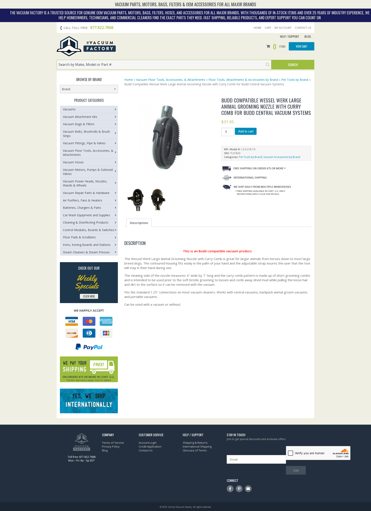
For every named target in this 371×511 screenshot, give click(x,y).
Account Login (148, 443)
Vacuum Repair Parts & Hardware (86, 193)
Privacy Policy (111, 446)
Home (257, 28)
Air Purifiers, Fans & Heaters (82, 200)
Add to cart (245, 131)
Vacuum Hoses (73, 162)
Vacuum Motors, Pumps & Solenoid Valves (88, 172)
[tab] (139, 223)
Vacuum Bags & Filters (78, 124)
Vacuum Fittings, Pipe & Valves (84, 143)
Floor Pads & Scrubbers (79, 237)
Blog (307, 36)
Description (139, 223)
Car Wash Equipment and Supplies (86, 215)
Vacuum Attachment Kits (80, 117)
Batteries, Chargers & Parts (82, 208)
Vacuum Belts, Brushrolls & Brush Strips (86, 133)
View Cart (301, 46)
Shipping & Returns (195, 443)
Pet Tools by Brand (294, 80)
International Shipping (197, 446)
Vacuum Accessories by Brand (281, 157)
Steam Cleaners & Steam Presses (86, 252)
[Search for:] (164, 64)
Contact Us (303, 28)
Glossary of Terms (195, 450)
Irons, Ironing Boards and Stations (87, 245)
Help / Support (289, 36)
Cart (268, 28)
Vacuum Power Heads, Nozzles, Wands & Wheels (85, 183)
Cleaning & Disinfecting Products (85, 222)
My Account (283, 28)
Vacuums (69, 109)
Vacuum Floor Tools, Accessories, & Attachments (170, 80)
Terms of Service (113, 443)
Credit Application (150, 446)
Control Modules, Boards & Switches (88, 230)
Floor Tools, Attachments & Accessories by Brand (243, 80)
